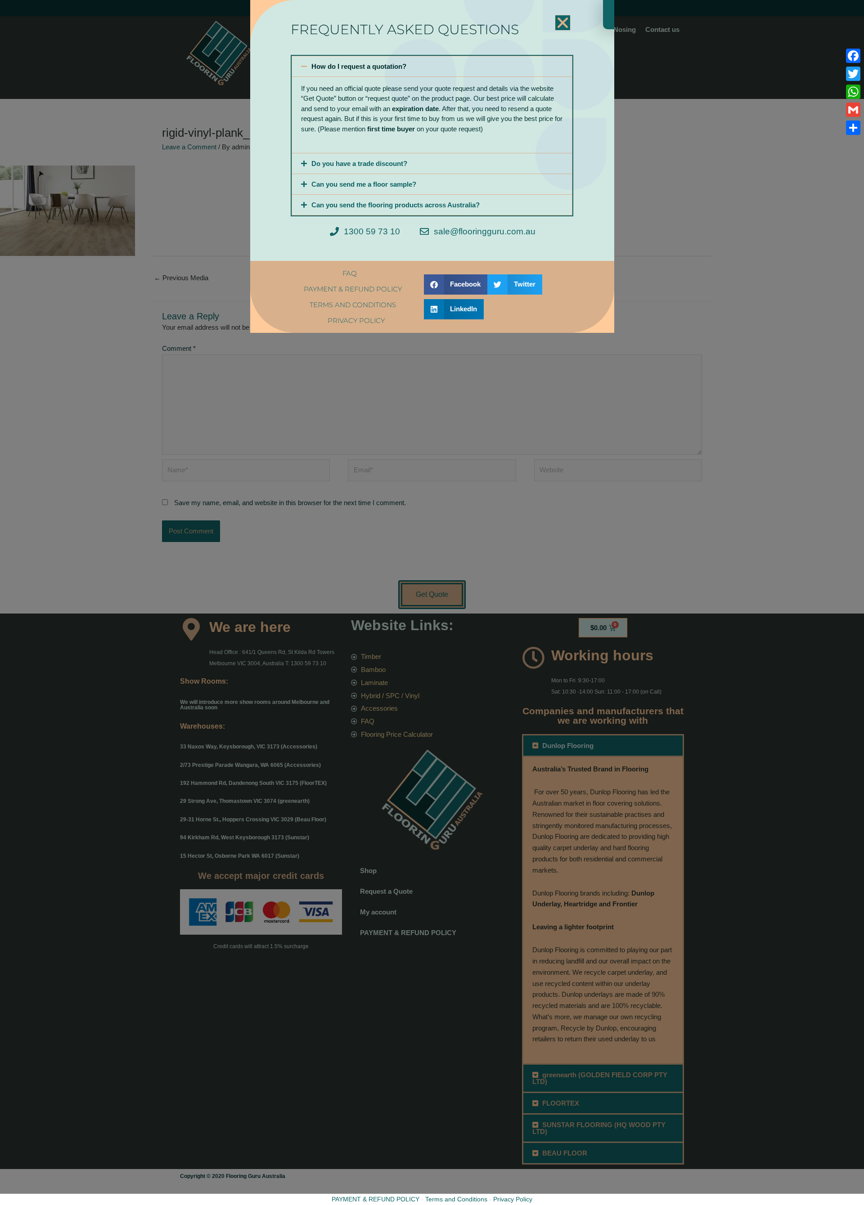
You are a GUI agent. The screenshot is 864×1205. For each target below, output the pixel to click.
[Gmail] (853, 110)
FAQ (349, 273)
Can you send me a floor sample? (363, 184)
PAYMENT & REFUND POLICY (375, 1199)
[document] (432, 602)
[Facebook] (853, 56)
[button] (562, 22)
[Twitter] (853, 74)
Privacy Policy (512, 1199)
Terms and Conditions (456, 1199)
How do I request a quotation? (358, 66)
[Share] (853, 128)
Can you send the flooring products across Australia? (395, 205)
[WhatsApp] (853, 92)
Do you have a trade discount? (359, 163)
